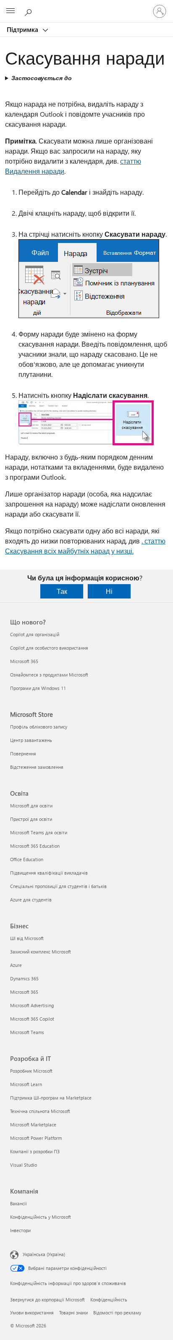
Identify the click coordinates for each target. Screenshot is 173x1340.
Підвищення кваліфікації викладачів (49, 873)
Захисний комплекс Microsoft (40, 951)
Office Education (26, 859)
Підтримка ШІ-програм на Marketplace (51, 1097)
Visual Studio (23, 1165)
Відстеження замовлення (36, 767)
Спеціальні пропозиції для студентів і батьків (58, 886)
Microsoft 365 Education (35, 846)
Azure (16, 965)
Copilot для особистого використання (49, 648)
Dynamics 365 (24, 978)
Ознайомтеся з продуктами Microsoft (49, 674)
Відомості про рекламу (117, 1312)
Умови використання (32, 1312)
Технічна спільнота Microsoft (40, 1111)
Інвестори (20, 1230)
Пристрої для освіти (31, 819)
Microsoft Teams (27, 1032)
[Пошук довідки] (29, 11)
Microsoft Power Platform (36, 1138)
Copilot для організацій (34, 634)
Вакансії (18, 1203)
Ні (109, 591)
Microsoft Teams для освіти (38, 832)
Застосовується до (41, 78)
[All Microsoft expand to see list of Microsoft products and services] (10, 11)
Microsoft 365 (24, 661)
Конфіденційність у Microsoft (40, 1217)
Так (62, 591)
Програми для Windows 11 (38, 688)
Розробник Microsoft (31, 1071)
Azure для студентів (31, 899)
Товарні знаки (73, 1312)
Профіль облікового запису (38, 727)
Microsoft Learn (26, 1084)
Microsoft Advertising (32, 1005)
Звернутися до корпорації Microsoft (47, 1299)
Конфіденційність (108, 1299)
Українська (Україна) (44, 1254)
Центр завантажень (31, 740)
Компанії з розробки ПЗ (35, 1151)
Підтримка (23, 29)
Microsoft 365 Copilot (32, 1019)
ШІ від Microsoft (27, 938)
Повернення (23, 753)
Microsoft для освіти (31, 805)
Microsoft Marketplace (33, 1124)
